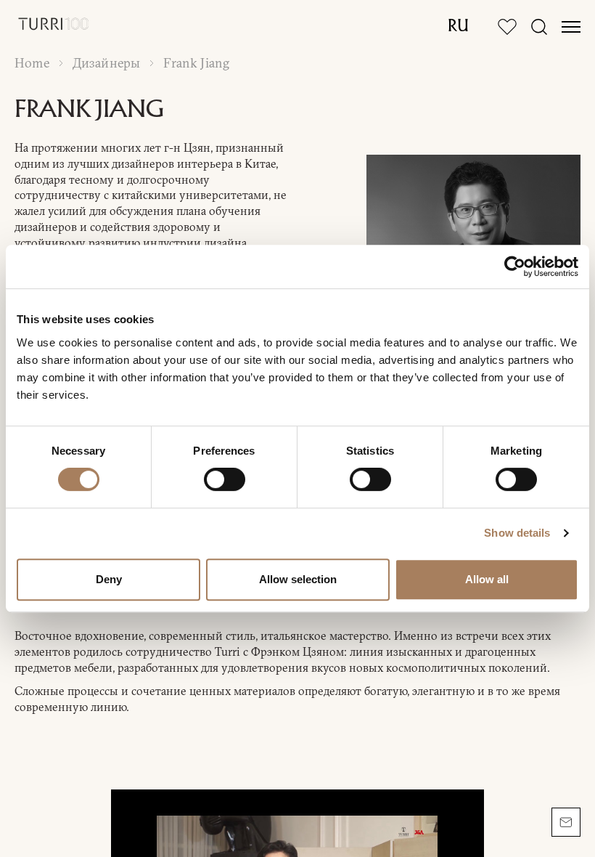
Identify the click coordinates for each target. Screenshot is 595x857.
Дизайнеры (107, 63)
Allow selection (298, 579)
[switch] (224, 479)
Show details (517, 533)
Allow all (487, 579)
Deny (109, 579)
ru (458, 27)
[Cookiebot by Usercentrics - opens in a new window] (514, 266)
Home (32, 63)
